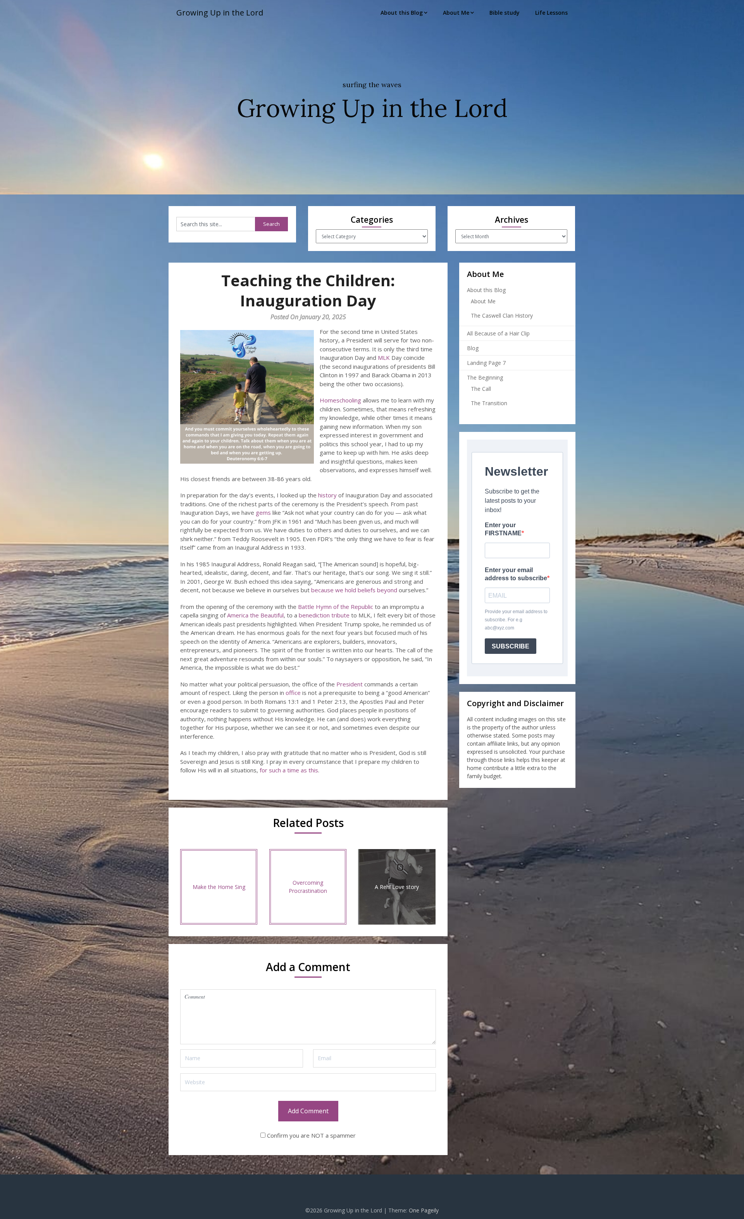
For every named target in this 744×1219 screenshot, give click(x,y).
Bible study (504, 12)
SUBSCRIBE (510, 646)
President (349, 684)
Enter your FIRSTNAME (503, 529)
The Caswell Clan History (502, 315)
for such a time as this (289, 770)
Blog (473, 348)
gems (263, 512)
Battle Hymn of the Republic (335, 606)
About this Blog (402, 12)
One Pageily (424, 1210)
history (327, 495)
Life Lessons (551, 12)
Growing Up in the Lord (219, 12)
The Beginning (485, 377)
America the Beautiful (255, 615)
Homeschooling (340, 400)
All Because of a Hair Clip (498, 333)
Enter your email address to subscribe (516, 574)
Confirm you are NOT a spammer (310, 1135)
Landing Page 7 (486, 362)
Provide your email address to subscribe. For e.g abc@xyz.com (516, 620)
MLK (384, 357)
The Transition (489, 403)
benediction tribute (324, 615)
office (293, 692)
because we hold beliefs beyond (354, 590)
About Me (456, 12)
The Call (481, 388)
